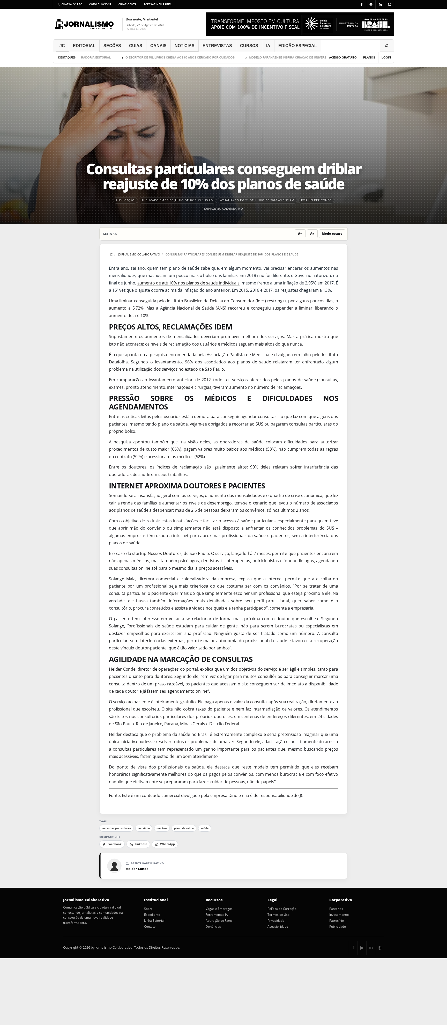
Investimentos (339, 915)
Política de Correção (281, 909)
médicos (162, 828)
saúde (204, 828)
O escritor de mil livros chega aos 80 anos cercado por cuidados (165, 57)
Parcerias (336, 909)
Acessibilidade (277, 927)
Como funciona (100, 4)
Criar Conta (127, 4)
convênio (144, 828)
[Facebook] (361, 4)
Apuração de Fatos (219, 921)
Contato (149, 927)
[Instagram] (389, 4)
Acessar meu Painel (158, 4)
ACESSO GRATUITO (343, 57)
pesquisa (158, 354)
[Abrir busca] (387, 46)
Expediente (152, 915)
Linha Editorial (154, 921)
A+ (312, 233)
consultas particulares (116, 828)
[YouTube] (371, 4)
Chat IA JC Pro (72, 4)
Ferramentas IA (217, 915)
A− (300, 233)
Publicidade (337, 927)
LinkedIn (141, 844)
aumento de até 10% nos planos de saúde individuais (188, 283)
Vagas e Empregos (219, 909)
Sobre (148, 909)
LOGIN (386, 57)
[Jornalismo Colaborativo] (84, 24)
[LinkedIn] (380, 4)
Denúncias (213, 927)
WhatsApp (167, 844)
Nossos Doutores (165, 553)
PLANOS (369, 57)
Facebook (115, 844)
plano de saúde (184, 828)
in (371, 947)
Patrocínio (336, 921)
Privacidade (275, 921)
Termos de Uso (278, 915)
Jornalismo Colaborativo (223, 208)
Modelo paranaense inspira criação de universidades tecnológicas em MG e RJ (299, 57)
